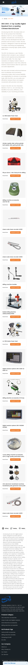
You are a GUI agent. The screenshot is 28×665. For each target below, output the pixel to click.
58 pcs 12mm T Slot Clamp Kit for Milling (14, 173)
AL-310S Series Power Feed (10, 341)
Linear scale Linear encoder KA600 (12, 513)
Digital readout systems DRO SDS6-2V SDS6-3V (13, 369)
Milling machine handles (10, 284)
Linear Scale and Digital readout (10, 620)
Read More (5, 119)
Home (5, 19)
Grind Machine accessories (9, 623)
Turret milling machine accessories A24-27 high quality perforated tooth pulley (13, 456)
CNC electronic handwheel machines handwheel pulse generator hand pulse (14, 485)
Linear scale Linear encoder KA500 (12, 257)
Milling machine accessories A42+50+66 (11, 201)
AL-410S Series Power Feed (10, 116)
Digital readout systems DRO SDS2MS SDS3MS (13, 426)
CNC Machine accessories (8, 618)
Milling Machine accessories (9, 625)
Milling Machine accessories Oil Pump (13, 398)
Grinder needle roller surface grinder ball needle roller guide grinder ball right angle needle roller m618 (13, 145)
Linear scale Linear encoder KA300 (12, 229)
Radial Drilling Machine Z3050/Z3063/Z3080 (9, 313)
